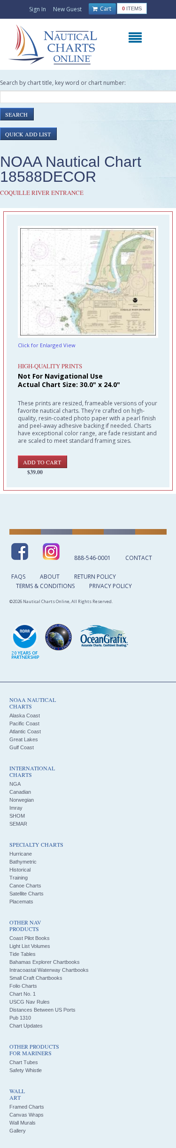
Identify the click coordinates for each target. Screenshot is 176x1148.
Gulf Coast (21, 747)
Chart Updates (26, 1026)
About (50, 577)
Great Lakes (23, 739)
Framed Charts (26, 1107)
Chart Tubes (23, 1062)
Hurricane (20, 854)
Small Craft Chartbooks (35, 978)
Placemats (21, 901)
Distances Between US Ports (42, 1010)
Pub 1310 (20, 1018)
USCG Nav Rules (29, 1002)
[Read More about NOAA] (25, 642)
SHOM (17, 816)
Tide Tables (22, 954)
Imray (16, 808)
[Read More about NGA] (59, 637)
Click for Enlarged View (47, 345)
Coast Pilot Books (29, 938)
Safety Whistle (25, 1070)
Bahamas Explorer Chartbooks (44, 962)
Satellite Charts (26, 893)
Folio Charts (23, 986)
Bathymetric (23, 862)
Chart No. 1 (22, 994)
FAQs (18, 577)
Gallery (17, 1130)
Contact (138, 558)
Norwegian (21, 800)
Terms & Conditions (45, 586)
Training (18, 877)
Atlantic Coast (25, 731)
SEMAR (18, 824)
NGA (15, 784)
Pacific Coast (24, 723)
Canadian (20, 792)
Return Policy (95, 577)
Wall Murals (22, 1123)
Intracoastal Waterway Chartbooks (49, 970)
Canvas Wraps (26, 1115)
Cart (105, 9)
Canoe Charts (25, 885)
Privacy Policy (110, 586)
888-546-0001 (92, 558)
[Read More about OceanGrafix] (104, 637)
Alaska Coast (24, 715)
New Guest (67, 9)
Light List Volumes (29, 946)
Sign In (37, 9)
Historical (20, 869)
